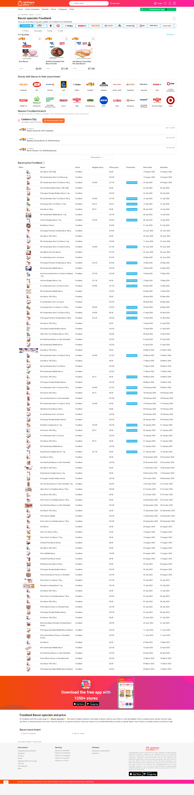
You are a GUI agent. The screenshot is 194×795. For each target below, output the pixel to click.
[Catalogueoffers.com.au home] (26, 3)
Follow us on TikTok (61, 760)
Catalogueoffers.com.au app (27, 761)
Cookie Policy (89, 782)
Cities (71, 9)
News (20, 768)
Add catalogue (22, 766)
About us (21, 763)
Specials (45, 9)
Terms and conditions (67, 782)
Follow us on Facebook (62, 753)
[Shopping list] (174, 3)
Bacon (31, 14)
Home (20, 9)
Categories (62, 9)
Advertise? (21, 753)
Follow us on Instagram (62, 755)
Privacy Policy (79, 782)
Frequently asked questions (27, 751)
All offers (24, 14)
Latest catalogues (32, 9)
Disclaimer (55, 782)
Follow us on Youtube (62, 758)
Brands (20, 758)
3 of (23, 35)
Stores (53, 9)
